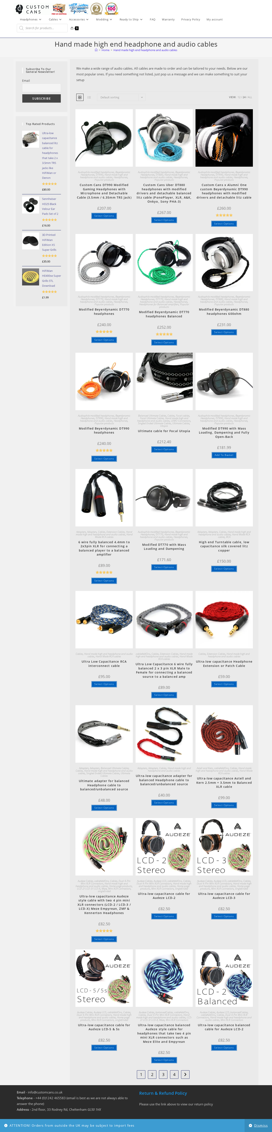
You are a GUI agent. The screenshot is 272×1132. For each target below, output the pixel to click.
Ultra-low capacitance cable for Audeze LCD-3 (224, 896)
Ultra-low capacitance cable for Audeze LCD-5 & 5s (104, 1027)
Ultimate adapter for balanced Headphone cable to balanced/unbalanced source (104, 785)
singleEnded (104, 891)
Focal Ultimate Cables (152, 418)
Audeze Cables (85, 881)
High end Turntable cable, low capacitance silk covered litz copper (224, 546)
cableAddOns (143, 654)
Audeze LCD (160, 881)
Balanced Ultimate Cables (152, 415)
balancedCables (164, 1012)
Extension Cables (115, 532)
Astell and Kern (205, 768)
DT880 (159, 174)
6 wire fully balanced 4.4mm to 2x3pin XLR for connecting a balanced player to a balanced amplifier (104, 548)
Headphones (121, 177)
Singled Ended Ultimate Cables (154, 423)
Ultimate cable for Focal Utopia (164, 431)
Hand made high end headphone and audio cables (145, 50)
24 (244, 97)
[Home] (96, 50)
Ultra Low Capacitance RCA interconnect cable (104, 663)
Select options (104, 216)
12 (239, 97)
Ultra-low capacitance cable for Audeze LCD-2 (164, 896)
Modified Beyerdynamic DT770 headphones (104, 311)
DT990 (99, 174)
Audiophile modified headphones (96, 172)
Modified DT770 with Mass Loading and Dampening (164, 547)
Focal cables (182, 415)
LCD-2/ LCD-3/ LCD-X (88, 888)
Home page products (120, 886)
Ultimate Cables (181, 423)
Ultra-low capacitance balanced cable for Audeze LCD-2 (224, 1027)
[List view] (89, 97)
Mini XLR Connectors (119, 888)
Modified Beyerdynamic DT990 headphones (104, 430)
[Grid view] (80, 97)
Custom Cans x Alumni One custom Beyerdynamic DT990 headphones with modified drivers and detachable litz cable (224, 191)
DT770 (99, 299)
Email (26, 81)
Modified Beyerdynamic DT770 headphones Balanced (164, 314)
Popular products (104, 180)
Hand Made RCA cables (234, 536)
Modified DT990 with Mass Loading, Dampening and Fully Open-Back (224, 432)
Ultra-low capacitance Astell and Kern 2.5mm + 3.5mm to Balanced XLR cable (224, 782)
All (250, 97)
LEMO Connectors (180, 421)
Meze (104, 888)
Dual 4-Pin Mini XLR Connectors (154, 883)
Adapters (81, 532)
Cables (171, 415)
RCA (228, 537)
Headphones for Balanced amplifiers (159, 304)
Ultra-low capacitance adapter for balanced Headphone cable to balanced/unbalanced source (164, 780)
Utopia (164, 426)
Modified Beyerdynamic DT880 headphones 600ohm (224, 311)
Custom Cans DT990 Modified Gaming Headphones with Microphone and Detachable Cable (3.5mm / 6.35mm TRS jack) (104, 191)
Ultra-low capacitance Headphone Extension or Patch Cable (224, 663)
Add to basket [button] (224, 455)
